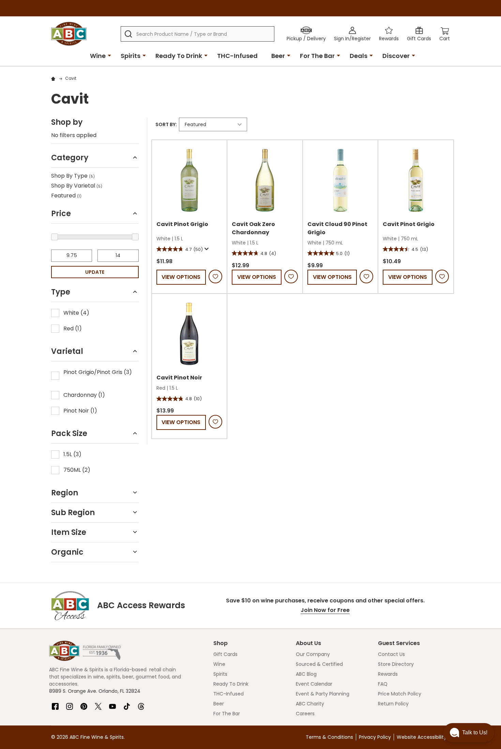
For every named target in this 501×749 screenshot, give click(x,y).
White (76, 313)
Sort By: (166, 124)
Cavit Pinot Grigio (182, 224)
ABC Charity (310, 703)
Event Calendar (314, 683)
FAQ (383, 683)
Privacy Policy (375, 737)
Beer (278, 55)
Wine (98, 55)
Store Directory (396, 664)
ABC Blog (306, 674)
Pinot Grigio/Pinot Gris (97, 372)
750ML (76, 470)
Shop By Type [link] (73, 176)
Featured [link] (66, 195)
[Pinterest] (84, 704)
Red (72, 328)
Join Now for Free (325, 610)
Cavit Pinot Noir (179, 377)
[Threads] (141, 704)
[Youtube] (112, 704)
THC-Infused (237, 55)
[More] (109, 55)
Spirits (130, 55)
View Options (181, 277)
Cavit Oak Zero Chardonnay (253, 228)
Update (94, 272)
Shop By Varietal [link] (76, 186)
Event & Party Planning (322, 693)
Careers (305, 713)
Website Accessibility (421, 737)
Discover (396, 55)
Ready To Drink (178, 55)
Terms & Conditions (329, 737)
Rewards (388, 674)
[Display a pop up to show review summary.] (206, 249)
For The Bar (317, 55)
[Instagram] (69, 704)
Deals (358, 55)
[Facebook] (55, 704)
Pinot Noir (80, 411)
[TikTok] (127, 704)
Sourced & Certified (319, 664)
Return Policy (393, 703)
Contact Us (391, 654)
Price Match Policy (399, 693)
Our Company (313, 654)
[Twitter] (98, 704)
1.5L (72, 454)
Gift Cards (225, 654)
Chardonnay (84, 395)
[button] (95, 160)
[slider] (54, 237)
